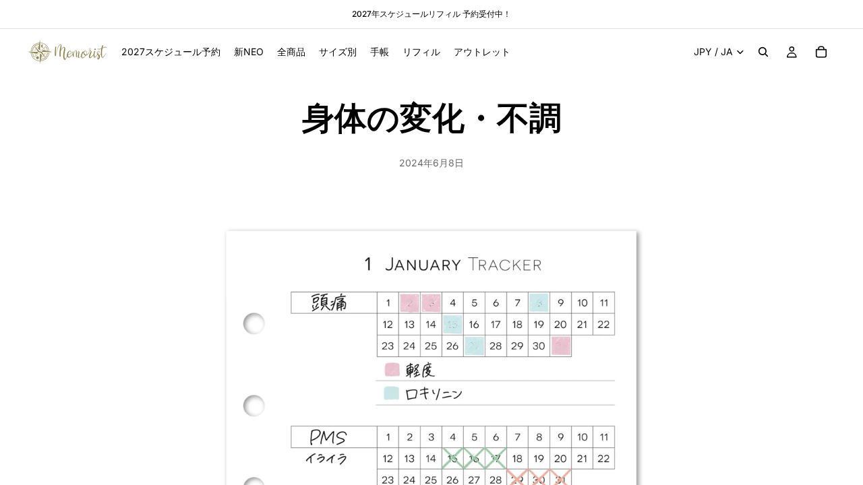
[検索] (763, 52)
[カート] (821, 52)
